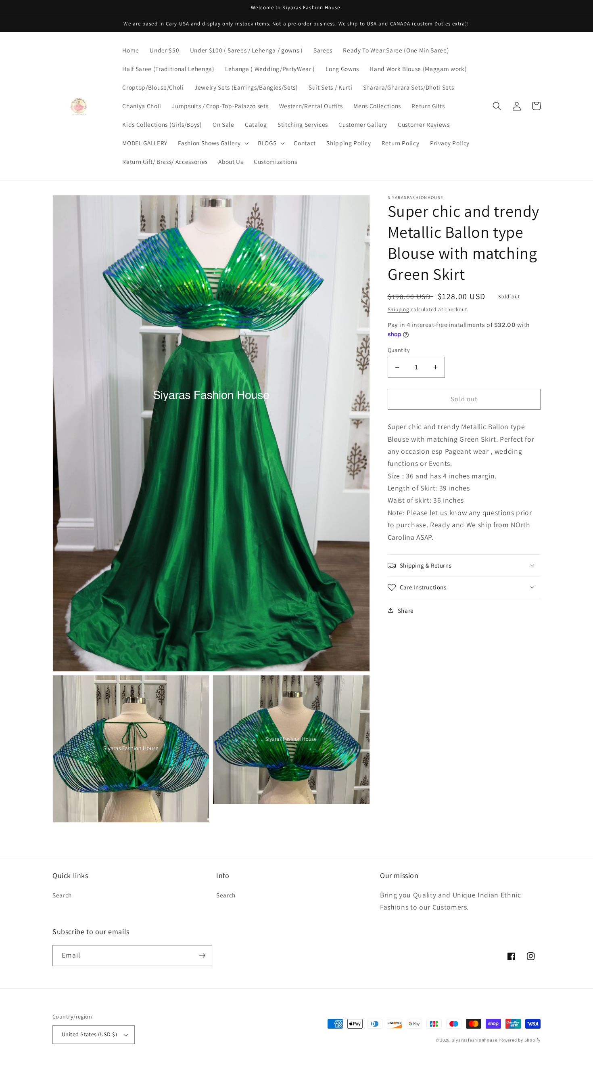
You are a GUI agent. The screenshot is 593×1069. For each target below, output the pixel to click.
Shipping (398, 309)
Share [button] (406, 610)
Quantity (399, 350)
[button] (213, 143)
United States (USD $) (89, 1034)
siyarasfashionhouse (474, 1040)
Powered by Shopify (520, 1040)
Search (62, 895)
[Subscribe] (202, 955)
